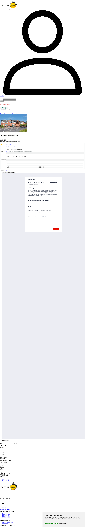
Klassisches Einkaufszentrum (6, 480)
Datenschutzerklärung (5, 506)
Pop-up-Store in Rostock (6, 517)
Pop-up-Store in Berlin (5, 513)
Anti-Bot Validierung (3, 106)
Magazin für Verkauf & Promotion (7, 522)
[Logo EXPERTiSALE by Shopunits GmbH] (9, 8)
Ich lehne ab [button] (55, 523)
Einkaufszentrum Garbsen (6, 478)
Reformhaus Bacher (70, 155)
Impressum (4, 501)
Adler (7, 151)
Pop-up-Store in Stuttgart (6, 518)
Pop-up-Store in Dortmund (6, 516)
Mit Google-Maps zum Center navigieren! (12, 144)
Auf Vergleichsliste (8, 170)
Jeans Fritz (54, 155)
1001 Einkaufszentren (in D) (8, 113)
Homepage (2, 113)
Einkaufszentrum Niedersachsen (7, 479)
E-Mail (1, 98)
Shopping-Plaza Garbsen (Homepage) (12, 146)
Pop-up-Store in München (6, 515)
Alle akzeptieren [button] (48, 523)
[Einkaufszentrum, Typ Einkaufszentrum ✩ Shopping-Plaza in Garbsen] (13, 132)
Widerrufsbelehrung (5, 507)
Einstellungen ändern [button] (62, 523)
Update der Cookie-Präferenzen (5, 509)
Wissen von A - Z (5, 523)
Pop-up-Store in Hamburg (6, 514)
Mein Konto (4, 111)
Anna (9, 151)
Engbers (36, 155)
